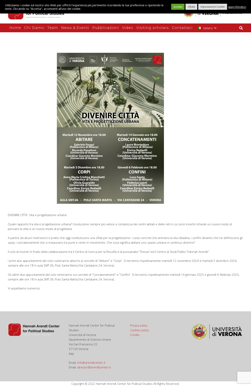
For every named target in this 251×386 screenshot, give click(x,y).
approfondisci (237, 7)
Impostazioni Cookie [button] (213, 6)
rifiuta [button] (191, 6)
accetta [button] (178, 6)
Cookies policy (139, 330)
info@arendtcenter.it (91, 362)
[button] (207, 28)
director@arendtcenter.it (94, 367)
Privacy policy (138, 325)
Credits (135, 335)
